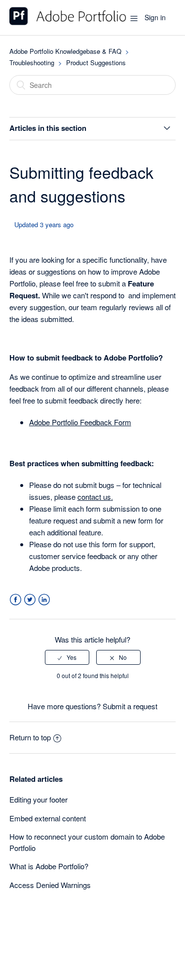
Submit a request (130, 706)
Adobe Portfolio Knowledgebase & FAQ (65, 51)
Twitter (30, 600)
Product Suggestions (96, 62)
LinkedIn (44, 600)
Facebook (15, 600)
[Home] (67, 22)
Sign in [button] (155, 17)
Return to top (30, 737)
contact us (94, 496)
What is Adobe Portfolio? (48, 866)
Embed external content (47, 818)
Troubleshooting (31, 62)
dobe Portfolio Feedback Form (82, 422)
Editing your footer (38, 799)
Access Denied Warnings (50, 885)
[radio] (67, 657)
